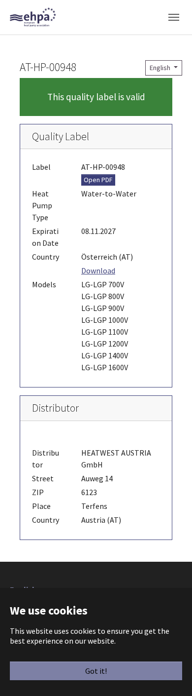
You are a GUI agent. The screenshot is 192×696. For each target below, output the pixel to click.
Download (98, 270)
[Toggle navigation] (173, 17)
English (161, 67)
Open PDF (98, 179)
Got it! (96, 671)
